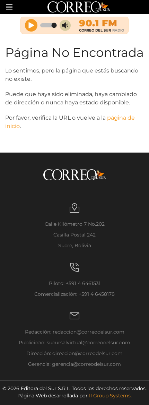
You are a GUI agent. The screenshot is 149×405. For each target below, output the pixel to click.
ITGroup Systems (110, 396)
